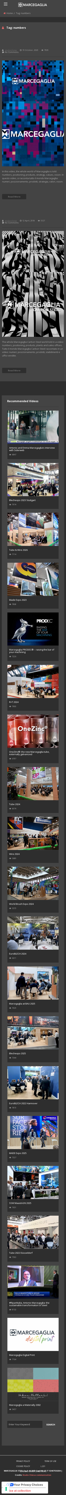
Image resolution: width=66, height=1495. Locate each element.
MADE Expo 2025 (18, 1153)
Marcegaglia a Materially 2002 (25, 1405)
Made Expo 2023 (18, 599)
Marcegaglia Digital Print (22, 1355)
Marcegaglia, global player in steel (32, 41)
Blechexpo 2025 (17, 1053)
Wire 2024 (14, 854)
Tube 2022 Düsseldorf (21, 1252)
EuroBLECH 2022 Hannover (23, 1103)
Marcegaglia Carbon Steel (29, 214)
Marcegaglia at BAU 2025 (22, 1003)
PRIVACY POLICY (23, 1461)
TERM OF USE (50, 1461)
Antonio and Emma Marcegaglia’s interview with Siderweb (32, 449)
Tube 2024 (14, 804)
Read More (14, 196)
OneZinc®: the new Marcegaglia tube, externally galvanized (29, 753)
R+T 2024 (13, 702)
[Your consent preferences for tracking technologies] (6, 1489)
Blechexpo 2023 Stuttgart (22, 500)
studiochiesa (11, 50)
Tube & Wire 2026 (18, 549)
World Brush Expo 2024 (21, 903)
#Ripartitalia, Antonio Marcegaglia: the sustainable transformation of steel (29, 1304)
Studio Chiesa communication (37, 1475)
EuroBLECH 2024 (17, 953)
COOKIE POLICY (23, 1466)
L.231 (43, 1466)
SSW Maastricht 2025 (20, 1203)
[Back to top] (54, 1487)
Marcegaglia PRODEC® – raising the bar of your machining (31, 651)
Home (10, 13)
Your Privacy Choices (28, 1484)
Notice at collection (17, 1490)
